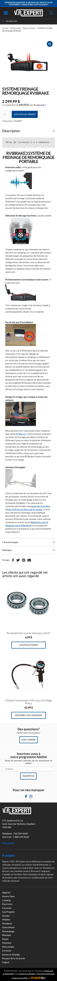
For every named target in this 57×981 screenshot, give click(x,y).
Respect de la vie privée (13, 958)
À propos (8, 855)
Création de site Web (19, 978)
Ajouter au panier (25, 114)
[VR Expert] (28, 12)
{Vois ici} (22, 434)
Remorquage (15, 28)
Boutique (6, 935)
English (5, 962)
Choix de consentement (45, 974)
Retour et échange (11, 954)
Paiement (6, 943)
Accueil (5, 28)
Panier (5, 939)
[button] (6, 13)
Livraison (6, 950)
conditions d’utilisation (27, 974)
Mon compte (8, 947)
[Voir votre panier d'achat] (51, 13)
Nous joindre (29, 740)
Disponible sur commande (28, 715)
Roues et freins (29, 28)
